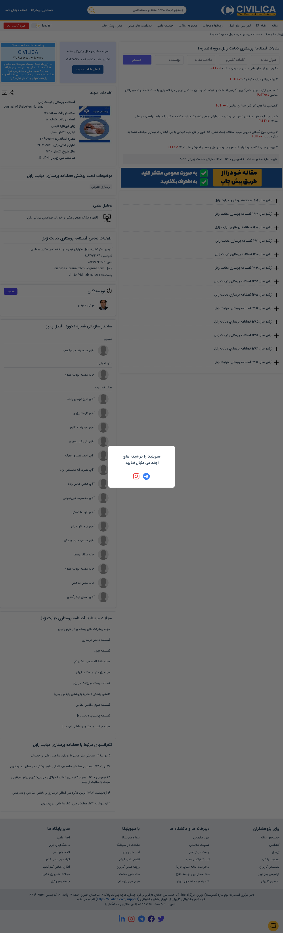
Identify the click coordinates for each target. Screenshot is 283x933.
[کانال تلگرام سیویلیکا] (146, 476)
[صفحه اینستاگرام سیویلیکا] (136, 476)
